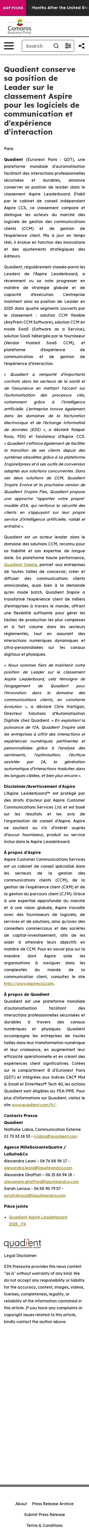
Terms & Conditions (44, 1525)
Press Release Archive (53, 1503)
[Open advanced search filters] (68, 46)
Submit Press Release (44, 1514)
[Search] (56, 46)
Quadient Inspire (20, 564)
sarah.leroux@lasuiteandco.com (35, 1195)
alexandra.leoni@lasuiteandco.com (38, 1167)
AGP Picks (13, 8)
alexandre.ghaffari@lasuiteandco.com (41, 1181)
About (21, 1503)
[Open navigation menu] (9, 46)
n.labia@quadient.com (55, 1136)
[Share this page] (81, 46)
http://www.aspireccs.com (29, 983)
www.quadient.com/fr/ (34, 1104)
